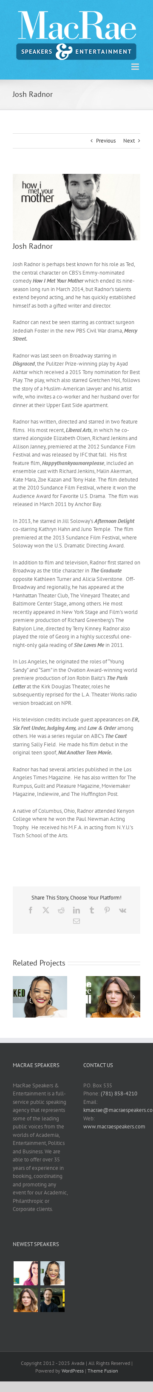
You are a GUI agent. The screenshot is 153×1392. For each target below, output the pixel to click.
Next (129, 140)
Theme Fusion (103, 1370)
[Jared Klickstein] (52, 1300)
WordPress (73, 1370)
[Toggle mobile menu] (135, 66)
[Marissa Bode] (52, 1273)
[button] (19, 996)
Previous (106, 140)
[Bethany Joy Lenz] (25, 1300)
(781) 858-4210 (119, 1093)
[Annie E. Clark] (25, 1273)
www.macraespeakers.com (114, 1126)
